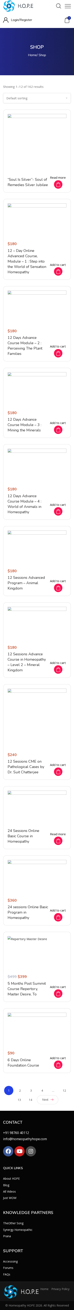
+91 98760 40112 (16, 1132)
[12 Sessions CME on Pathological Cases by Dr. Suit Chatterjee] (37, 718)
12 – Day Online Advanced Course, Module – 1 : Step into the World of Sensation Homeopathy (27, 261)
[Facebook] (8, 1151)
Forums (8, 1268)
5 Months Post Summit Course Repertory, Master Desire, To (27, 989)
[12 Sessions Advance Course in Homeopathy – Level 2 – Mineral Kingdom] (37, 623)
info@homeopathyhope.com (25, 1139)
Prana (7, 1236)
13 (19, 1100)
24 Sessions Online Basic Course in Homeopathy (23, 836)
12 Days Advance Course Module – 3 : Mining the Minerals (24, 425)
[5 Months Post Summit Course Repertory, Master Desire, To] (37, 952)
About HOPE (11, 1178)
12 (64, 1090)
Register (26, 20)
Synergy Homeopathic (17, 1229)
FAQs (6, 1274)
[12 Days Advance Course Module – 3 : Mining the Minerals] (37, 388)
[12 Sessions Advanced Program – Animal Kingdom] (37, 547)
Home (32, 55)
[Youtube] (19, 1151)
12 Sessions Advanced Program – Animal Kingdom (26, 583)
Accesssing (10, 1261)
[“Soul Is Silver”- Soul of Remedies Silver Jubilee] (37, 143)
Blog (6, 1185)
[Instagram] (31, 1151)
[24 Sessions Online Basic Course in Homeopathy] (37, 807)
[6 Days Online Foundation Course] (37, 1029)
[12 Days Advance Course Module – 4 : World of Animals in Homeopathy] (37, 465)
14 (30, 1100)
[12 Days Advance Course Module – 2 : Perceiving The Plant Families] (37, 307)
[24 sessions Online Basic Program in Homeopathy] (37, 876)
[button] (67, 20)
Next (45, 1100)
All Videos (9, 1191)
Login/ (15, 20)
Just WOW (9, 1198)
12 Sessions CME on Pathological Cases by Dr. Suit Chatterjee (26, 767)
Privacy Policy (60, 1289)
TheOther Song (13, 1223)
